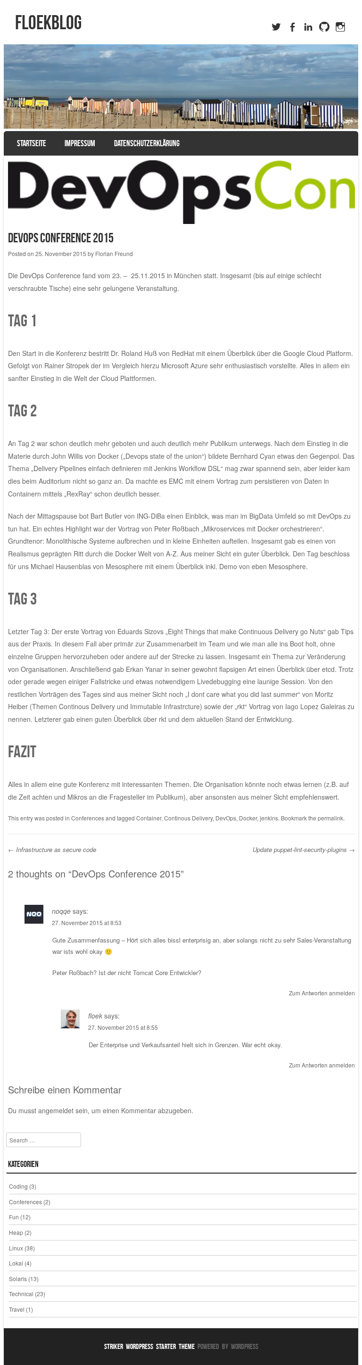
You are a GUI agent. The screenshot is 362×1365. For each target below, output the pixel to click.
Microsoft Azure (184, 365)
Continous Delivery (188, 818)
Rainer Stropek (66, 365)
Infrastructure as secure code (52, 849)
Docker (248, 818)
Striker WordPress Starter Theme (149, 1346)
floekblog (48, 22)
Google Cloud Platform (317, 353)
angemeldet (56, 1110)
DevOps (225, 818)
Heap (16, 1232)
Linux (16, 1248)
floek (95, 1015)
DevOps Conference (50, 275)
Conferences (87, 818)
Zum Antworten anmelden (322, 993)
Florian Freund (114, 253)
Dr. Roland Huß (134, 353)
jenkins (269, 818)
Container (148, 818)
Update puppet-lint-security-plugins (304, 849)
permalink (330, 818)
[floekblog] (181, 86)
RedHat (183, 353)
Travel (17, 1309)
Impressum (80, 143)
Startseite (31, 143)
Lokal (16, 1263)
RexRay (78, 493)
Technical (21, 1294)
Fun (14, 1217)
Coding (18, 1186)
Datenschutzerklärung (147, 143)
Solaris (18, 1278)
